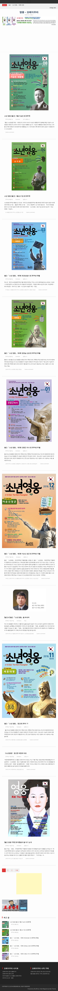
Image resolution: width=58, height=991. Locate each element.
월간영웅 (31, 633)
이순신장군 (35, 578)
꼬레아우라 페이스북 (8, 973)
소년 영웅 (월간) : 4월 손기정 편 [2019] (17, 196)
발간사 (22, 633)
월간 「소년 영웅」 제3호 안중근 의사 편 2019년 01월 (22, 447)
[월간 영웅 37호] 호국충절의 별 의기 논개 (18, 842)
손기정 (21, 212)
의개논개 (20, 858)
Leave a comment (9, 132)
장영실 (20, 369)
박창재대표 (13, 769)
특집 (25, 620)
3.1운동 (7, 289)
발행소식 (28, 119)
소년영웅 (17, 212)
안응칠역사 (18, 463)
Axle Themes (52, 989)
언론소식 (26, 756)
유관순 (33, 289)
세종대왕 (13, 739)
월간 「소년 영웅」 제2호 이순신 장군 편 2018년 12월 (22, 554)
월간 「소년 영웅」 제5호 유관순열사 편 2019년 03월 (22, 276)
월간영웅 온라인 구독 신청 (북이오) (40, 973)
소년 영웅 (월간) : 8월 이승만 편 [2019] (17, 116)
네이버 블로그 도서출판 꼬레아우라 (11, 976)
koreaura (18, 119)
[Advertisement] (29, 38)
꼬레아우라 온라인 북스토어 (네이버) (40, 971)
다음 (17, 870)
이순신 (31, 578)
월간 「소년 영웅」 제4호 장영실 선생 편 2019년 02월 (22, 353)
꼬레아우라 (8, 369)
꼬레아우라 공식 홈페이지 (9, 971)
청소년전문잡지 (33, 463)
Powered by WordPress (33, 989)
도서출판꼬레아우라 (10, 212)
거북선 (7, 578)
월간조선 (21, 769)
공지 (24, 119)
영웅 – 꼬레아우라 (29, 12)
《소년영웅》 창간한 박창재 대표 (15, 753)
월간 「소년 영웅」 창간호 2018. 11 (16, 723)
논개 (12, 858)
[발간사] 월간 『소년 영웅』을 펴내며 (16, 617)
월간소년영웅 (23, 739)
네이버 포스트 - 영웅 (7, 978)
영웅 (31, 289)
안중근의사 (26, 289)
